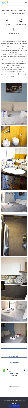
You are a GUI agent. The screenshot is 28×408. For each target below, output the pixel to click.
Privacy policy (16, 405)
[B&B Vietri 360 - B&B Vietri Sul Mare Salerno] (4, 2)
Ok (10, 405)
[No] (26, 403)
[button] (26, 2)
